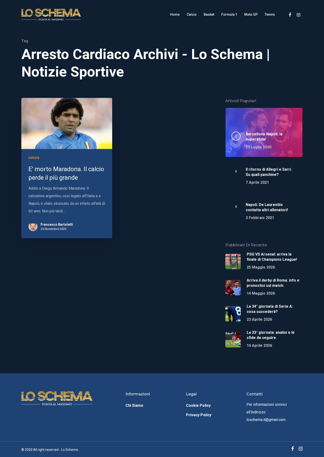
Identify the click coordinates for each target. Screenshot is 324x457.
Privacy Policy (198, 415)
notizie (33, 158)
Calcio (192, 14)
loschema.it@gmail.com (266, 419)
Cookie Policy (198, 405)
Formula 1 (229, 14)
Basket (209, 14)
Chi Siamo (134, 405)
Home (175, 14)
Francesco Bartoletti (57, 224)
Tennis (270, 14)
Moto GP (251, 14)
